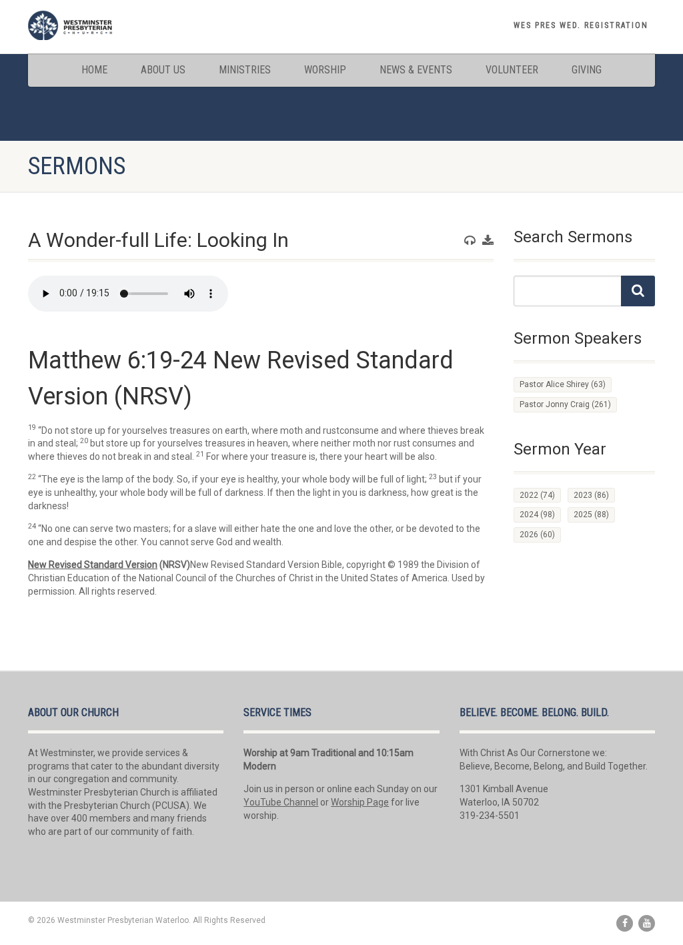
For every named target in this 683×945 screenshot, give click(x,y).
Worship (325, 69)
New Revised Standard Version (92, 564)
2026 (537, 534)
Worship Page (360, 802)
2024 (537, 514)
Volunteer (512, 69)
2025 (591, 514)
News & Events (416, 69)
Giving (587, 69)
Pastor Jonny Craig (565, 404)
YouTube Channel (280, 802)
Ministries (245, 69)
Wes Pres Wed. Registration (581, 25)
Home (94, 69)
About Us (163, 69)
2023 (591, 495)
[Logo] (125, 25)
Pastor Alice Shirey (563, 384)
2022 (537, 495)
